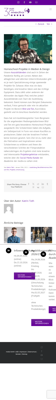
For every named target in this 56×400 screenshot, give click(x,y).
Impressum (23, 352)
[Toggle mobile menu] (50, 9)
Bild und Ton (28, 108)
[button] (6, 235)
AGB (17, 352)
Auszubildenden (18, 72)
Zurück (41, 24)
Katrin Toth (10, 167)
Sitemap (24, 354)
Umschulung (20, 170)
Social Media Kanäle (29, 157)
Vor (48, 24)
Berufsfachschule (43, 167)
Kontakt (18, 354)
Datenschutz (32, 352)
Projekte (12, 170)
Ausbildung (33, 167)
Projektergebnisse (29, 154)
